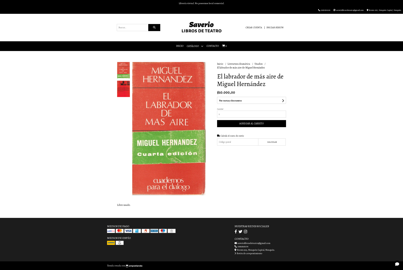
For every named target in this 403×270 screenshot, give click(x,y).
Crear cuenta (253, 27)
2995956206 (242, 246)
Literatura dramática (239, 64)
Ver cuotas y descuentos (230, 100)
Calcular (272, 142)
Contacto (212, 46)
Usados (259, 64)
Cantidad (220, 109)
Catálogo (193, 46)
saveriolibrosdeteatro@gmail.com (253, 243)
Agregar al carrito (251, 123)
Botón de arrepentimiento (249, 253)
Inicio (180, 46)
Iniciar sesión (275, 27)
